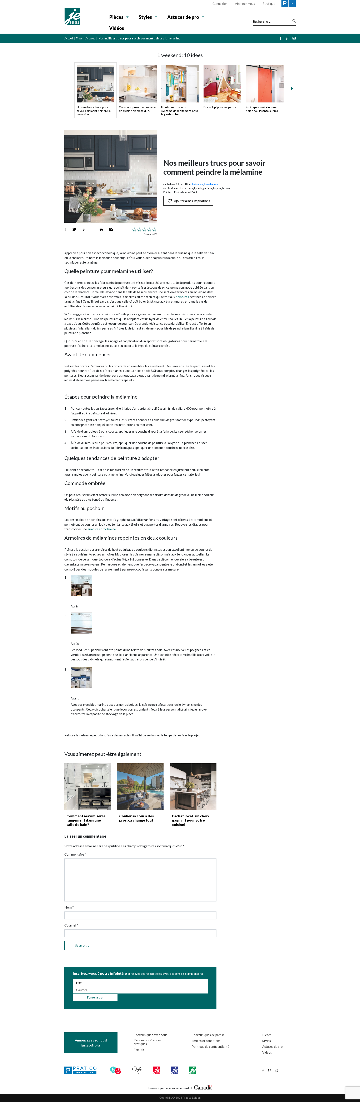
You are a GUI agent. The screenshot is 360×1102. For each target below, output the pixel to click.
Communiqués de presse (208, 1035)
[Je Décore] (82, 17)
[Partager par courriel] (111, 229)
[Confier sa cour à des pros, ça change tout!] (140, 786)
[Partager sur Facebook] (65, 229)
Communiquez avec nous (150, 1035)
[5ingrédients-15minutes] (116, 1070)
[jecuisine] (157, 1070)
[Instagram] (294, 38)
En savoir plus (91, 1042)
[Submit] (293, 21)
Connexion (220, 3)
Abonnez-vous (245, 3)
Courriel (71, 925)
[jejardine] (193, 1070)
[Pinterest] (287, 38)
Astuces (90, 38)
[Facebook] (281, 38)
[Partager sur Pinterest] (84, 229)
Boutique (268, 3)
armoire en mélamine (102, 529)
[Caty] (137, 1070)
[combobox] (271, 21)
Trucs (79, 38)
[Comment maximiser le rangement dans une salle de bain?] (87, 786)
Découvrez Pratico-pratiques (147, 1042)
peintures (182, 297)
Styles (145, 17)
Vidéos (116, 28)
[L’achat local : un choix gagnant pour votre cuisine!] (193, 786)
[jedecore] (175, 1070)
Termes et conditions (206, 1041)
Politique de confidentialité (210, 1046)
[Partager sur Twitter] (74, 229)
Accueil (68, 38)
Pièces (116, 17)
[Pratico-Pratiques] (82, 1070)
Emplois (139, 1050)
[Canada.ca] (203, 1086)
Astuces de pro (183, 17)
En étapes (211, 184)
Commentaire (75, 854)
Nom (69, 907)
